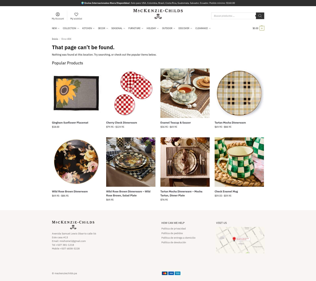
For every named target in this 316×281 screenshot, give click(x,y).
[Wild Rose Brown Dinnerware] (76, 162)
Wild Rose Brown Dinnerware (70, 191)
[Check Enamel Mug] (239, 162)
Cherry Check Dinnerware (121, 122)
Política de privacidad (173, 228)
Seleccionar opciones (130, 134)
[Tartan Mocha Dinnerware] (239, 93)
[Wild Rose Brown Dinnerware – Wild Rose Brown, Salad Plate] (130, 162)
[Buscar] (260, 15)
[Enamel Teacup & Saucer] (185, 93)
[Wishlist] (96, 73)
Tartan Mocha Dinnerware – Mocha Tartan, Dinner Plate (181, 193)
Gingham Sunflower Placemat (70, 122)
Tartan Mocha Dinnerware (230, 122)
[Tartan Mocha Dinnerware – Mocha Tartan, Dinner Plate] (185, 162)
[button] (258, 28)
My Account (58, 18)
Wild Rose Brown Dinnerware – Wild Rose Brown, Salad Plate (128, 193)
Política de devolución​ (173, 242)
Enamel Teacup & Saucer (175, 122)
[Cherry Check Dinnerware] (130, 93)
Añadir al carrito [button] (76, 134)
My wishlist (76, 18)
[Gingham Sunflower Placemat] (76, 93)
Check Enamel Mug (226, 191)
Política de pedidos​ (172, 233)
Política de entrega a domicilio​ (178, 237)
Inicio (55, 38)
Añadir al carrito (131, 206)
